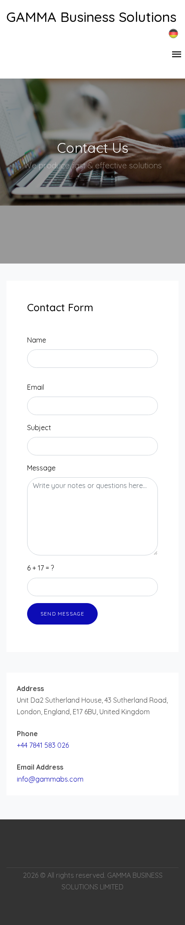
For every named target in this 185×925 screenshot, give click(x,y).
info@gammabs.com (50, 779)
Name (36, 340)
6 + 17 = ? (40, 568)
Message (41, 468)
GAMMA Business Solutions (91, 16)
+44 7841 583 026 (43, 745)
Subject (39, 427)
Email (35, 387)
